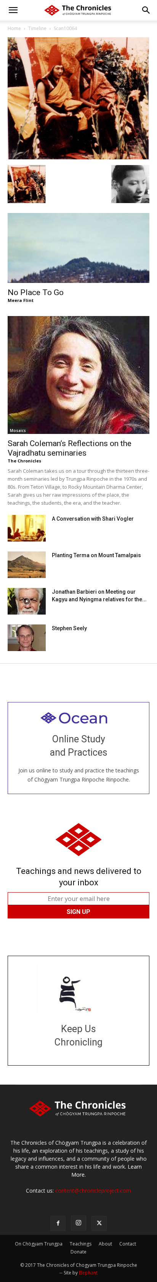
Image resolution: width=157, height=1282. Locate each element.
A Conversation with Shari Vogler (93, 519)
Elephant (88, 1272)
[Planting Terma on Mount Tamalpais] (27, 564)
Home (14, 28)
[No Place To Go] (78, 248)
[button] (13, 10)
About (105, 1244)
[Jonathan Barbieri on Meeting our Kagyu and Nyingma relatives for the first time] (27, 601)
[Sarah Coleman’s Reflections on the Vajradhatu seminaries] (78, 375)
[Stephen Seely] (27, 637)
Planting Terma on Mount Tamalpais (96, 555)
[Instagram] (78, 1223)
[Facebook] (58, 1223)
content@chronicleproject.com (93, 1190)
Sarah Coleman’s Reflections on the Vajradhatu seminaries (69, 448)
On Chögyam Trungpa (38, 1244)
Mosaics (18, 430)
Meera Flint (21, 300)
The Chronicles (24, 461)
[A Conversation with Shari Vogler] (27, 528)
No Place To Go (36, 292)
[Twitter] (99, 1223)
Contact (127, 1244)
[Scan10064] (78, 157)
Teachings (80, 1244)
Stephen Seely (69, 628)
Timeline (37, 28)
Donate (78, 1252)
